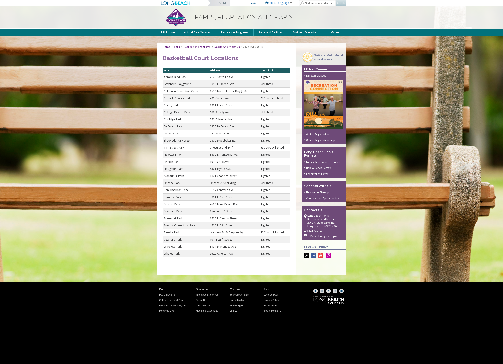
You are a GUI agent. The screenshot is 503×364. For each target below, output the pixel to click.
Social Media (237, 300)
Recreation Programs (234, 32)
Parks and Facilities (270, 32)
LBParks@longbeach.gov (322, 236)
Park (177, 46)
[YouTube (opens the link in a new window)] (341, 291)
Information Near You (207, 295)
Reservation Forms (317, 174)
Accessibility (270, 305)
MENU (223, 3)
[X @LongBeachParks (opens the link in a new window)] (305, 255)
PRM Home (168, 32)
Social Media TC (273, 310)
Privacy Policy (271, 300)
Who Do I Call (271, 295)
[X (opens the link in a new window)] (328, 291)
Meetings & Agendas (207, 310)
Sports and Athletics (227, 46)
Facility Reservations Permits (323, 162)
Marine (334, 32)
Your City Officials (239, 295)
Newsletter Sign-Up (317, 192)
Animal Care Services (197, 32)
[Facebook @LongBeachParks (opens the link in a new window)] (312, 255)
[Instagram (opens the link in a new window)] (322, 291)
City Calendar (203, 305)
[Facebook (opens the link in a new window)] (315, 291)
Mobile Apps (236, 305)
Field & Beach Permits (319, 168)
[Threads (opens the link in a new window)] (335, 291)
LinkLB (233, 310)
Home (166, 46)
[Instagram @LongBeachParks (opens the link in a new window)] (327, 255)
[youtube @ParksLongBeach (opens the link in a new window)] (319, 255)
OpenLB (200, 300)
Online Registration (317, 134)
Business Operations (305, 32)
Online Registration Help (320, 140)
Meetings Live (166, 310)
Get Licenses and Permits (172, 300)
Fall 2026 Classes (316, 75)
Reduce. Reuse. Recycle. (172, 305)
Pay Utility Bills (167, 295)
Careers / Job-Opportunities (322, 198)
